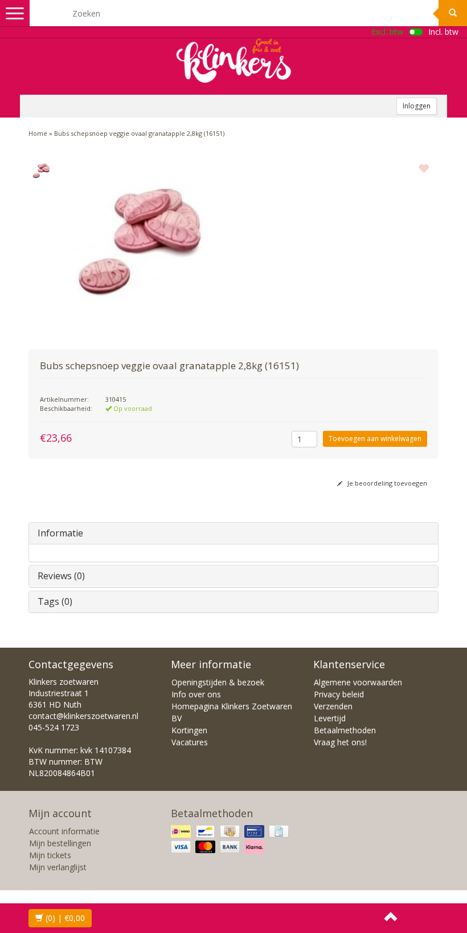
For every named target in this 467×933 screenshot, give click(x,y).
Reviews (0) (61, 576)
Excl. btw (387, 31)
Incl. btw (443, 31)
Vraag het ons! (340, 742)
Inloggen (417, 106)
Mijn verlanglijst (58, 867)
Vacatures (189, 742)
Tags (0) (55, 601)
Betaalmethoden (345, 730)
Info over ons (196, 694)
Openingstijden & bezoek (217, 682)
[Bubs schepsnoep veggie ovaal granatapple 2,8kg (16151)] (41, 170)
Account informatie (64, 831)
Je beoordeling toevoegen (386, 483)
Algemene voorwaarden (358, 682)
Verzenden (333, 706)
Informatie (60, 533)
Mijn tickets (50, 855)
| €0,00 (65, 917)
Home (37, 133)
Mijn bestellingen (60, 843)
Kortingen (189, 730)
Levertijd (330, 718)
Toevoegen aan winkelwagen (375, 438)
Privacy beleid (339, 694)
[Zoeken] (453, 13)
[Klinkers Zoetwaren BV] (233, 60)
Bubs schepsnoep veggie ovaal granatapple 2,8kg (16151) (139, 133)
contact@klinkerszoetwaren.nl (83, 715)
